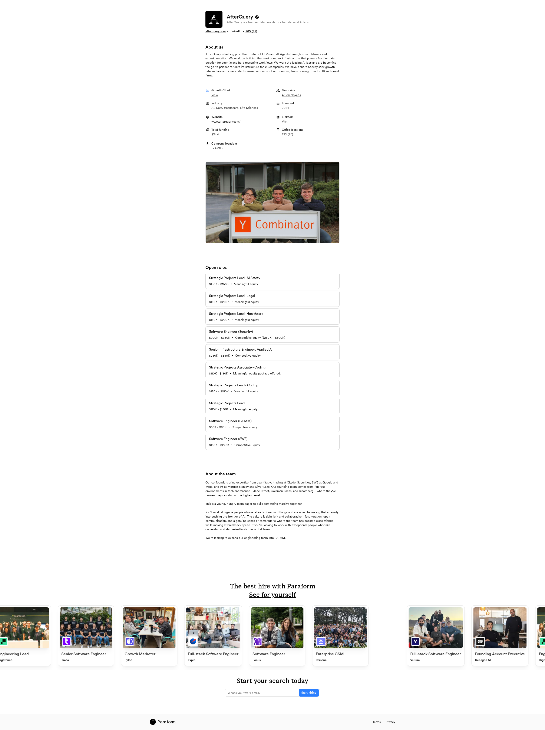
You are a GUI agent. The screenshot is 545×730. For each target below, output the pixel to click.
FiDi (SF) (251, 31)
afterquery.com (215, 31)
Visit (284, 121)
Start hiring (308, 692)
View (214, 95)
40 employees (291, 95)
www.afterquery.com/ (226, 121)
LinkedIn (235, 31)
